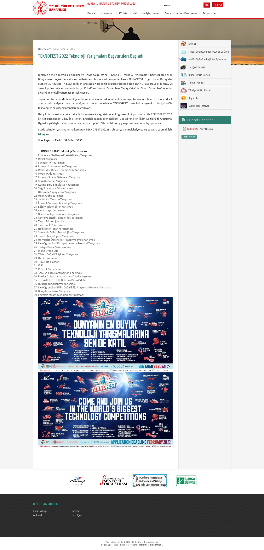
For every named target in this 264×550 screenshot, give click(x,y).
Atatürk (192, 44)
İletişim (92, 23)
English (218, 5)
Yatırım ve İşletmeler (146, 13)
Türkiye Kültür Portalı (199, 90)
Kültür (123, 13)
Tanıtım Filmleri (196, 82)
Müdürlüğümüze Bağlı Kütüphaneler (207, 59)
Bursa (91, 13)
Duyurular (209, 13)
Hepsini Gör (189, 136)
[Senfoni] (113, 480)
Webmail (37, 515)
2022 (72, 49)
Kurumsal (107, 13)
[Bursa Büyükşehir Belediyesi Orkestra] (186, 480)
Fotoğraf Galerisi (196, 67)
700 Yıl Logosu (207, 128)
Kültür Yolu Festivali (198, 105)
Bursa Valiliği (40, 511)
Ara (207, 5)
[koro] (150, 480)
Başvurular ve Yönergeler (181, 13)
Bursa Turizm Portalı (199, 75)
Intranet (76, 511)
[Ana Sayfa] (58, 7)
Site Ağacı (77, 515)
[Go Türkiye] (77, 480)
